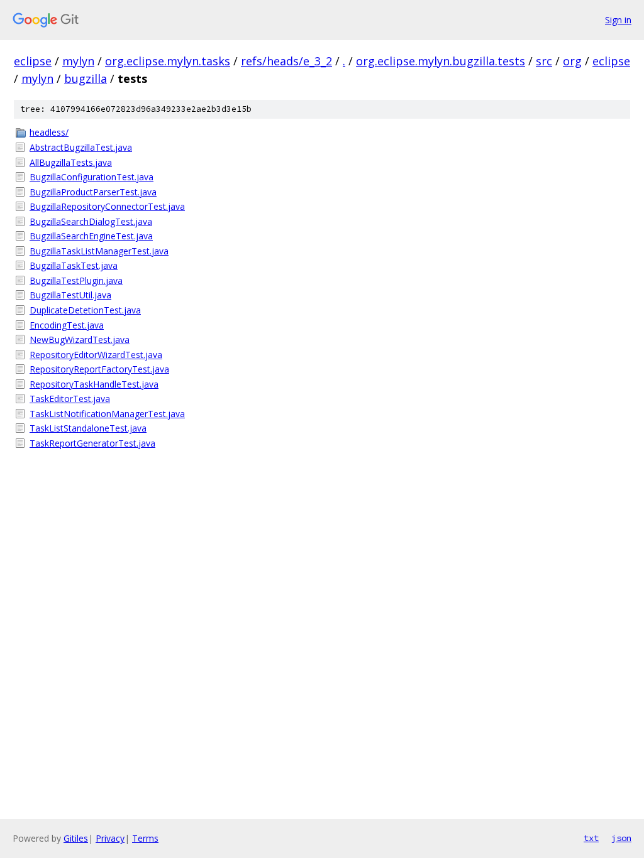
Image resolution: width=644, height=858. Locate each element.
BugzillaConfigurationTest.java (91, 177)
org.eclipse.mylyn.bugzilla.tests (440, 60)
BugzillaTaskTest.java (74, 265)
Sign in (618, 20)
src (544, 60)
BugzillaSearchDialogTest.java (91, 221)
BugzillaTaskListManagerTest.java (99, 251)
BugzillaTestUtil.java (70, 295)
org (572, 60)
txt (591, 838)
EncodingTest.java (67, 325)
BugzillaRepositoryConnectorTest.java (107, 206)
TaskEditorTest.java (70, 399)
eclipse (33, 60)
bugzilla (85, 78)
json (621, 838)
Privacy (110, 838)
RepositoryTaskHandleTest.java (94, 384)
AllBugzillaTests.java (71, 162)
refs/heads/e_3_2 (286, 60)
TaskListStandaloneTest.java (88, 428)
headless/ (49, 132)
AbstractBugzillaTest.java (81, 147)
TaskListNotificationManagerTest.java (107, 414)
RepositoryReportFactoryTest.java (99, 369)
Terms (145, 838)
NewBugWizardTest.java (80, 339)
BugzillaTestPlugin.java (76, 280)
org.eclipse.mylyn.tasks (167, 60)
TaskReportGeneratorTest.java (92, 443)
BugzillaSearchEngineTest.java (91, 236)
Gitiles (76, 838)
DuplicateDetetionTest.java (85, 310)
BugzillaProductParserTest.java (93, 192)
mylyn (78, 60)
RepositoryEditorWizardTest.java (96, 355)
